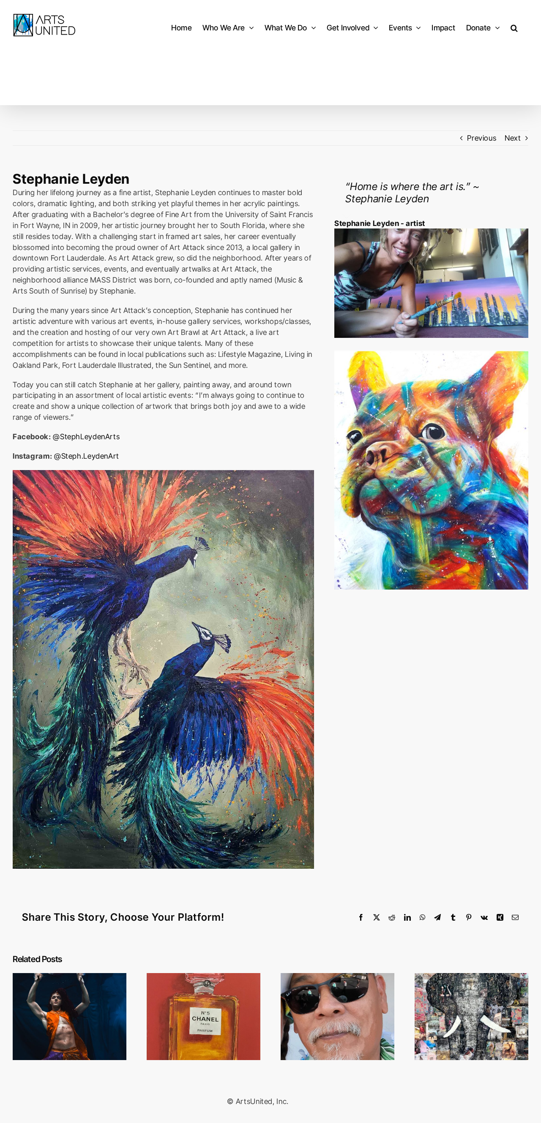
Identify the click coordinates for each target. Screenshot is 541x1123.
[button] (514, 27)
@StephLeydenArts (86, 436)
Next (513, 137)
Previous (481, 137)
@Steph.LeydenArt (86, 455)
